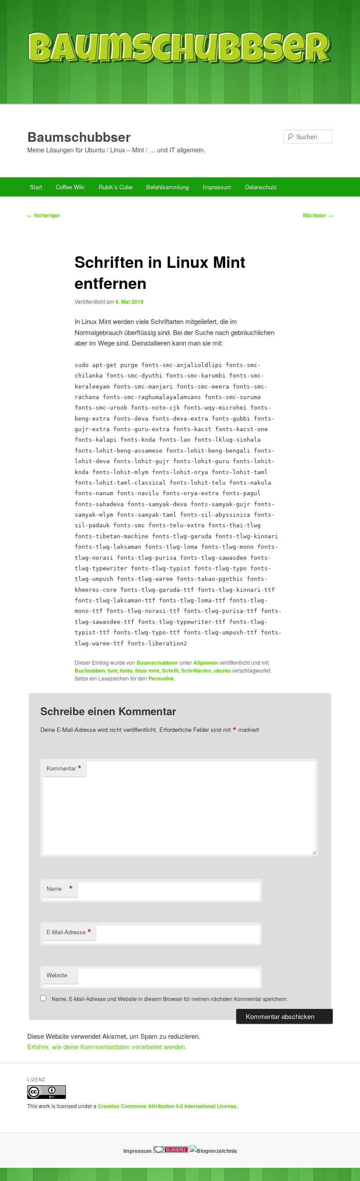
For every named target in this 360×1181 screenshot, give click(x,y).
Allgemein (205, 662)
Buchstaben (90, 670)
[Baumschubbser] (180, 85)
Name (60, 889)
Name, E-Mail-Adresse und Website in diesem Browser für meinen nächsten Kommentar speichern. (170, 998)
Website (57, 975)
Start (36, 187)
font (112, 670)
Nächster (318, 215)
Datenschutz (261, 187)
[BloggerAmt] (213, 1151)
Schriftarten (196, 670)
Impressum (217, 187)
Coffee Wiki (70, 187)
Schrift (170, 670)
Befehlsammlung (167, 187)
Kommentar (64, 768)
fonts (126, 670)
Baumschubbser (79, 136)
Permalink (161, 678)
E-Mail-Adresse (69, 932)
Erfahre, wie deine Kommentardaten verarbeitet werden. (107, 1046)
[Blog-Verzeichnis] (170, 1151)
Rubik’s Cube (116, 187)
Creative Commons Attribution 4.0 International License (167, 1106)
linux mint (147, 670)
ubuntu (222, 670)
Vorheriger (43, 215)
